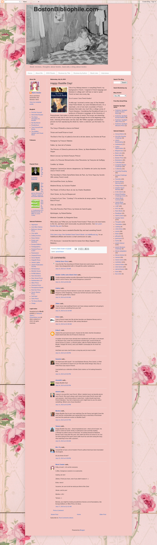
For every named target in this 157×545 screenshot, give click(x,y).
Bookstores (118, 160)
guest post (118, 238)
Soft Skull (34, 296)
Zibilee (58, 303)
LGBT (117, 206)
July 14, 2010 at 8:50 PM (63, 385)
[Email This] (79, 249)
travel (117, 271)
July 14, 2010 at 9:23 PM (63, 404)
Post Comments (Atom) (66, 518)
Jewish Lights (35, 262)
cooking (117, 226)
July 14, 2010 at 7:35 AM (63, 269)
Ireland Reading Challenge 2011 (120, 195)
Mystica (58, 411)
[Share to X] (84, 249)
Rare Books (119, 211)
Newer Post (54, 514)
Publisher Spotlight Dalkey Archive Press (121, 111)
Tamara (58, 426)
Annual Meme (119, 134)
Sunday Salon (119, 218)
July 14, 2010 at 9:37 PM (63, 420)
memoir (117, 257)
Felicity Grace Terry (62, 261)
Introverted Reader (37, 115)
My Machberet (35, 123)
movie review (119, 260)
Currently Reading (121, 171)
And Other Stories (36, 227)
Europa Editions (36, 244)
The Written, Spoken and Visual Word (37, 133)
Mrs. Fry (58, 447)
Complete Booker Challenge (120, 165)
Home (30, 73)
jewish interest (119, 243)
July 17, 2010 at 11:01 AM (63, 506)
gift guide (118, 236)
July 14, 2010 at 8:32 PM (63, 374)
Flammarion (35, 253)
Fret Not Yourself (36, 112)
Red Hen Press (36, 290)
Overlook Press (36, 285)
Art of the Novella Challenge (120, 137)
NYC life (117, 208)
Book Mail (118, 155)
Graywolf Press (36, 255)
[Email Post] (75, 248)
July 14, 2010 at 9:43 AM (63, 297)
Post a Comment (58, 510)
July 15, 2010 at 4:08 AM (63, 441)
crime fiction (119, 229)
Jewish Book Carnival (119, 199)
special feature (60, 251)
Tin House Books (36, 301)
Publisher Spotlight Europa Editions (121, 116)
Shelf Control (119, 215)
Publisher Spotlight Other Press (121, 120)
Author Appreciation (119, 147)
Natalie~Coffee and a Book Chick (66, 275)
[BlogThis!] (81, 249)
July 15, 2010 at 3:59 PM (63, 458)
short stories (119, 267)
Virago (33, 303)
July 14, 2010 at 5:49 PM (63, 353)
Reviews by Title (64, 73)
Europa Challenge (121, 175)
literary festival (119, 255)
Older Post (103, 514)
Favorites (118, 179)
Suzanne (58, 359)
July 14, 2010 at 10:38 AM (64, 324)
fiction (117, 234)
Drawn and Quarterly (34, 241)
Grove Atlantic (35, 258)
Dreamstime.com (35, 317)
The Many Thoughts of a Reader (35, 118)
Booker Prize (119, 158)
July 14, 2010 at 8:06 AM (63, 282)
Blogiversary (119, 151)
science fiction (119, 264)
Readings (118, 213)
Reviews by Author (80, 73)
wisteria (58, 391)
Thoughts (118, 222)
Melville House (36, 271)
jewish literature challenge (120, 248)
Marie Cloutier (60, 464)
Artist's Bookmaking (119, 141)
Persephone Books (37, 287)
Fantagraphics (35, 247)
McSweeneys (35, 269)
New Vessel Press (37, 278)
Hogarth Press (35, 260)
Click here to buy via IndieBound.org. (74, 234)
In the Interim (119, 192)
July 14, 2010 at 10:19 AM (64, 311)
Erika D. (58, 330)
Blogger (82, 530)
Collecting (118, 162)
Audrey (58, 288)
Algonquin (34, 224)
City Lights (34, 233)
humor (117, 241)
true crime (118, 274)
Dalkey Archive (36, 235)
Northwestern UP (36, 280)
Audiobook (118, 144)
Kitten (57, 317)
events (117, 231)
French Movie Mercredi (119, 182)
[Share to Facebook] (86, 249)
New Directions (36, 276)
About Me (39, 73)
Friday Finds (119, 185)
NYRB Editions (36, 273)
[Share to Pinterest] (88, 249)
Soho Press (35, 298)
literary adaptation (121, 251)
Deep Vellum (35, 238)
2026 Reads (50, 73)
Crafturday (118, 169)
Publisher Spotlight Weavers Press (121, 124)
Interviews (105, 73)
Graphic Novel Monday (119, 188)
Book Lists (94, 73)
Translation (118, 224)
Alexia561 (59, 380)
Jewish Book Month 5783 (119, 203)
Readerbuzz (35, 125)
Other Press (35, 283)
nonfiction (118, 262)
